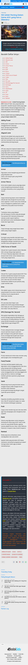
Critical (7, 73)
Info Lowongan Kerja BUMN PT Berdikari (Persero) (14, 592)
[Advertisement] (14, 462)
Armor (7, 64)
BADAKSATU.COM (6, 102)
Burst (7, 71)
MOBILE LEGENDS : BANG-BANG (9, 557)
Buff (6, 69)
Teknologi (3, 12)
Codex (7, 77)
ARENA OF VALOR (6, 551)
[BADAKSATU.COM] (8, 4)
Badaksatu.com (7, 498)
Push (6, 94)
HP (6, 92)
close (2, 644)
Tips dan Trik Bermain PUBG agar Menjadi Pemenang (14, 587)
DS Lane (7, 81)
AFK (6, 62)
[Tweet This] (17, 562)
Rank (6, 96)
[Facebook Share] (14, 562)
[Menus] (2, 4)
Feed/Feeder (8, 89)
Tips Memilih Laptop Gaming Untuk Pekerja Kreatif (15, 603)
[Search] (26, 4)
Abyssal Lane (9, 60)
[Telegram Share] (23, 562)
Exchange (8, 85)
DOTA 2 (19, 551)
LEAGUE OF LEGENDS (17, 554)
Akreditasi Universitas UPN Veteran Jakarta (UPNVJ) (15, 597)
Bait (6, 68)
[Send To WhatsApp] (26, 562)
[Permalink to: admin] (2, 22)
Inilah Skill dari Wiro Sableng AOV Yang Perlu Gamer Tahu (15, 581)
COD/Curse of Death (11, 75)
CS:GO (14, 551)
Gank (6, 90)
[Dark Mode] (23, 4)
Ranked (7, 98)
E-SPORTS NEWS (6, 554)
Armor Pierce (9, 66)
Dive (6, 79)
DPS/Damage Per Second (12, 83)
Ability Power (9, 58)
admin (5, 22)
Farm (6, 87)
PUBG (20, 557)
